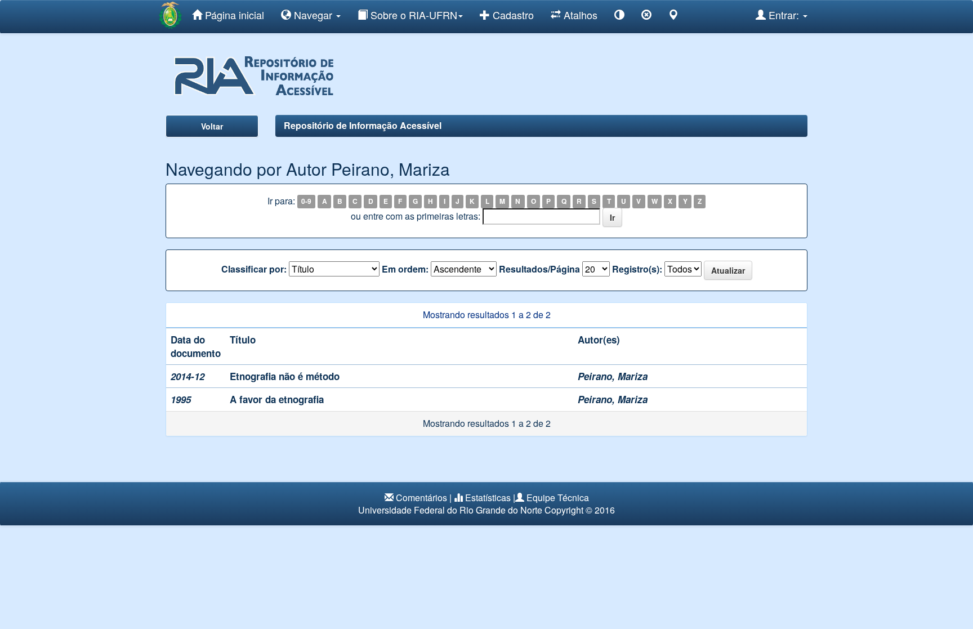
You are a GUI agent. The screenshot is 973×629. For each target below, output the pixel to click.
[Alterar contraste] (619, 16)
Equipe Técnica (557, 497)
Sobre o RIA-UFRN (412, 14)
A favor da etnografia (277, 399)
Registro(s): (637, 269)
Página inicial (233, 14)
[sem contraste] (646, 16)
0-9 (306, 202)
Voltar (212, 126)
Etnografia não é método (285, 376)
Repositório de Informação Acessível (362, 125)
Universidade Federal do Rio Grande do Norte (450, 509)
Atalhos (579, 14)
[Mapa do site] (673, 16)
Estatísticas (488, 497)
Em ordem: (405, 269)
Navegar (313, 14)
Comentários (421, 497)
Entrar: (784, 14)
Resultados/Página (539, 269)
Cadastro (512, 14)
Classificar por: (254, 269)
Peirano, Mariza (613, 376)
